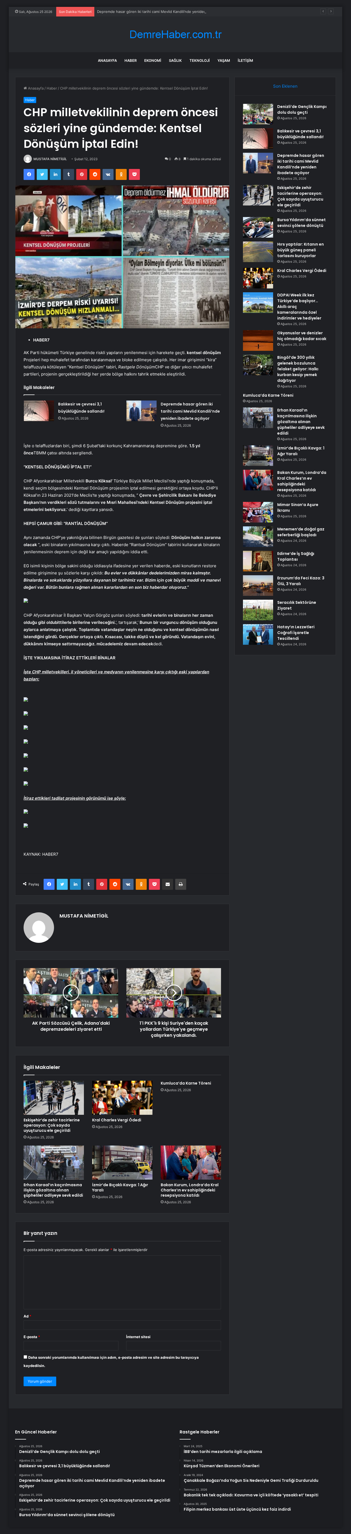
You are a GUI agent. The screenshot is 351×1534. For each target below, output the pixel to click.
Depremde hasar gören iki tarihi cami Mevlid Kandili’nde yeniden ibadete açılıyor (165, 11)
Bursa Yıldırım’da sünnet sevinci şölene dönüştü (301, 222)
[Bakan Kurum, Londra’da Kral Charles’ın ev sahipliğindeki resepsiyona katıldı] (191, 1163)
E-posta (32, 1337)
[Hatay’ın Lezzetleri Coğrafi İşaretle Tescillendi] (258, 634)
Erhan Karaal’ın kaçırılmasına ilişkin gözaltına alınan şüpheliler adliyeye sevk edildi (53, 1190)
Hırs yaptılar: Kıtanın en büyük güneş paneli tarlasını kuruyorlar (300, 250)
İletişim (245, 60)
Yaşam (223, 60)
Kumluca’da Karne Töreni (186, 1083)
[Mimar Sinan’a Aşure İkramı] (258, 512)
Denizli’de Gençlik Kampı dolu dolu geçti (302, 109)
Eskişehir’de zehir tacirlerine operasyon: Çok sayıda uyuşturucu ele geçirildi (52, 1125)
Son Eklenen (285, 86)
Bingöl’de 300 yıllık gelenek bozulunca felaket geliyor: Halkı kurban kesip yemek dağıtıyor (297, 369)
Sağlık (175, 60)
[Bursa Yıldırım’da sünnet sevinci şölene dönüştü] (258, 227)
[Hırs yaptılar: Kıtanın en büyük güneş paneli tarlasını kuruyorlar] (258, 251)
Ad (27, 1316)
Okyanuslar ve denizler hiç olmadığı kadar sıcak (301, 335)
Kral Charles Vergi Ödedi (116, 1120)
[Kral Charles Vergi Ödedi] (122, 1098)
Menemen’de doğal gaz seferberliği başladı (300, 532)
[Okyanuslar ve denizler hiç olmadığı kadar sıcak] (258, 340)
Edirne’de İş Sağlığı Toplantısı (295, 556)
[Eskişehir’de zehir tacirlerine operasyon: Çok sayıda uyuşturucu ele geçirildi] (54, 1098)
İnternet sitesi (138, 1337)
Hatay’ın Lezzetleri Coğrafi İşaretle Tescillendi (296, 632)
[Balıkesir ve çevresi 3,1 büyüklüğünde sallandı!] (39, 411)
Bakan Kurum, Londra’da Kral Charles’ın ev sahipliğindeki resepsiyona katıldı (190, 1190)
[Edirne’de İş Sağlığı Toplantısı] (258, 561)
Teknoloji (199, 60)
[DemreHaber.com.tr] (175, 34)
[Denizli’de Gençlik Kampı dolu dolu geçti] (258, 114)
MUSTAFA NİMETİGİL (50, 159)
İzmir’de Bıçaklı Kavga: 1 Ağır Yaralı (120, 1187)
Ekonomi (152, 60)
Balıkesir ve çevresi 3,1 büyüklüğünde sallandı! (300, 134)
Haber (130, 60)
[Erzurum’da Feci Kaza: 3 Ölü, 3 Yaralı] (258, 585)
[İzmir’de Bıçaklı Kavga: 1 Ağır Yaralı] (122, 1163)
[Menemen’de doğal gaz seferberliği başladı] (258, 536)
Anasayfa (107, 60)
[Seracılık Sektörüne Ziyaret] (258, 610)
